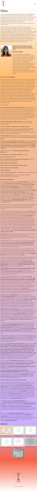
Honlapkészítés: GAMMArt (18, 486)
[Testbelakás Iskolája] (4, 4)
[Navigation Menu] (35, 3)
